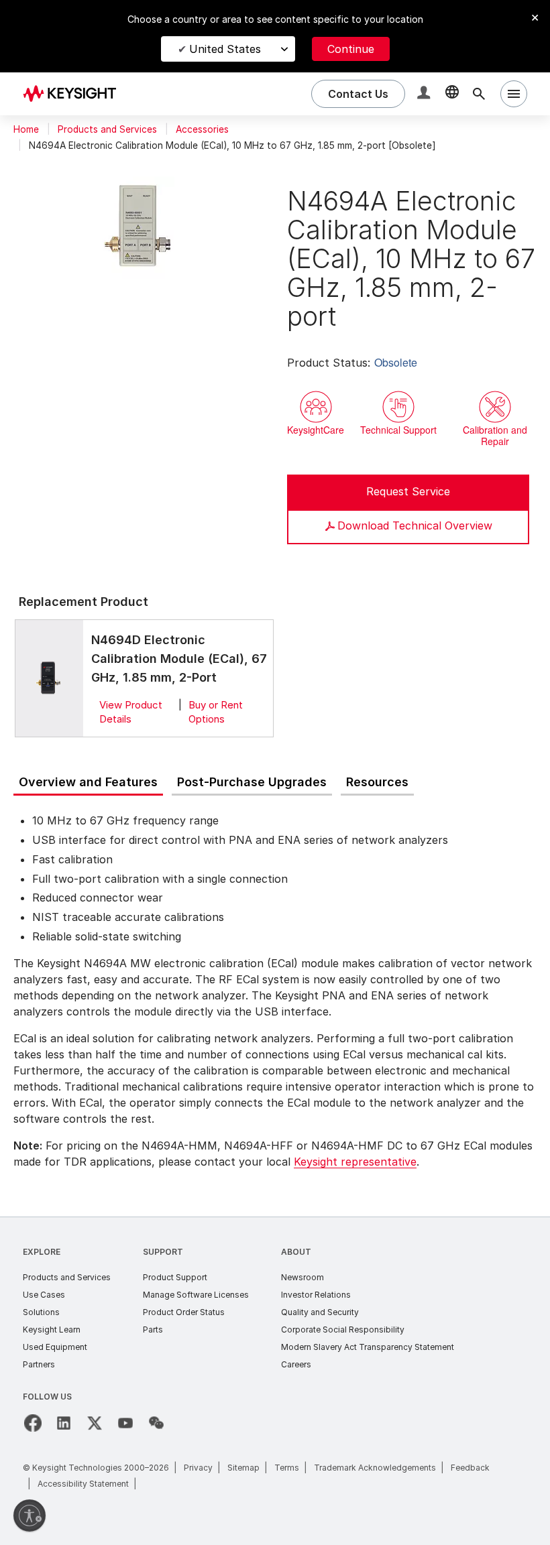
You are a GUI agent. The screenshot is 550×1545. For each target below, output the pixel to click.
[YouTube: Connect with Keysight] (125, 1423)
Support (163, 1252)
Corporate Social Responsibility (342, 1329)
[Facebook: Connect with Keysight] (33, 1423)
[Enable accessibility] (29, 1515)
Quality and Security (320, 1312)
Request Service (408, 491)
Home (26, 129)
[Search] (479, 94)
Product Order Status (184, 1312)
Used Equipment (55, 1347)
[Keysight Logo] (74, 94)
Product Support (175, 1277)
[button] (425, 94)
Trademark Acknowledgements (375, 1468)
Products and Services (107, 129)
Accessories (202, 129)
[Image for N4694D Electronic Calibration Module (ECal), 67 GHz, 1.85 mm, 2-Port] (48, 678)
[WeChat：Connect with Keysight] (156, 1423)
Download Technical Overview (414, 525)
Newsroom (302, 1277)
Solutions (41, 1312)
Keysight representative (355, 1161)
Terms (286, 1468)
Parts (153, 1329)
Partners (39, 1364)
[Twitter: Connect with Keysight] (95, 1423)
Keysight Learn (51, 1329)
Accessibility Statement (83, 1484)
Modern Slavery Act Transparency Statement (367, 1347)
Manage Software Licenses (196, 1295)
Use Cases (44, 1295)
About (296, 1252)
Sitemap (243, 1468)
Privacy (198, 1468)
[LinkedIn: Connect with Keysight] (64, 1423)
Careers (296, 1364)
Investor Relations (316, 1295)
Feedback (470, 1468)
